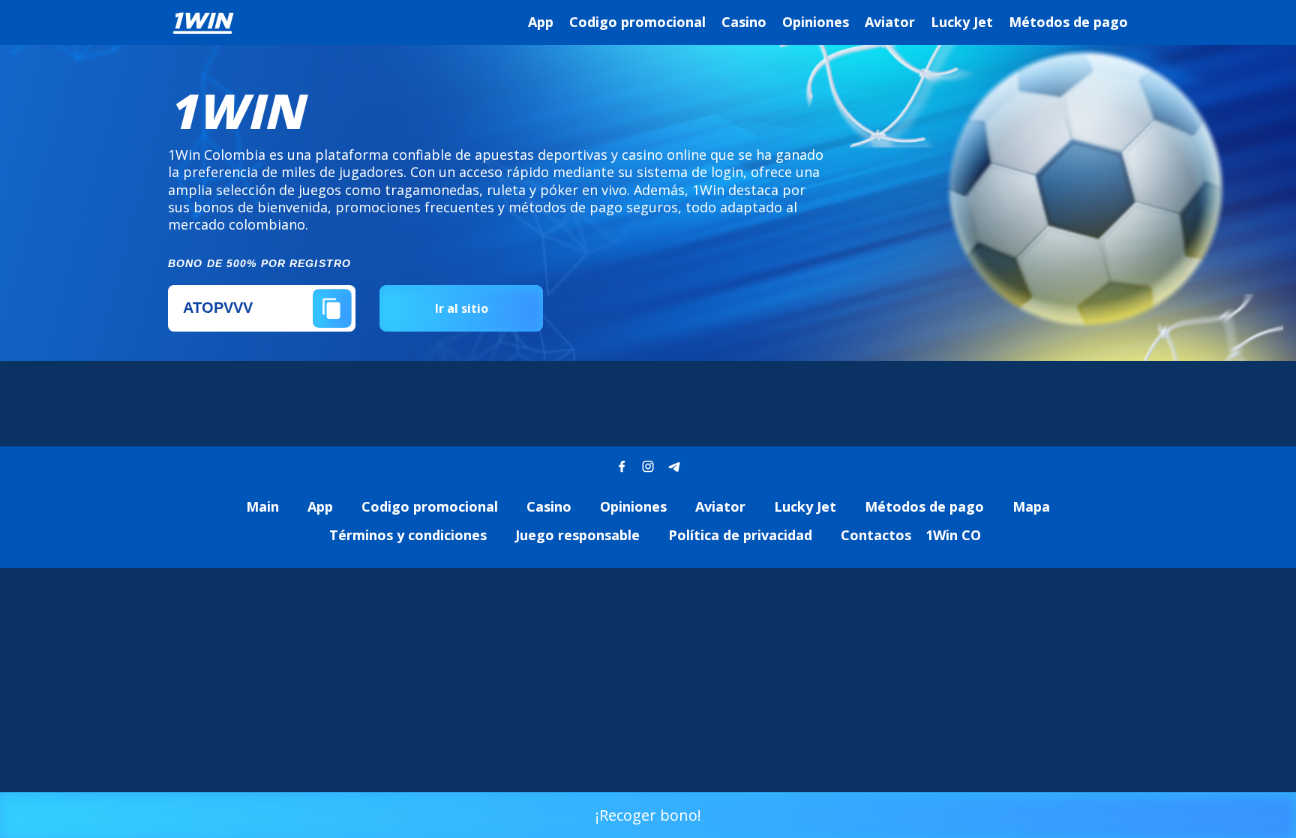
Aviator (890, 22)
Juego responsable (577, 535)
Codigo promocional (637, 22)
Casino (744, 22)
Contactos (876, 535)
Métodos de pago (1068, 22)
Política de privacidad (740, 535)
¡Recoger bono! (648, 815)
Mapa (1031, 506)
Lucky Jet (962, 22)
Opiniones (815, 22)
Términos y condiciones (408, 535)
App (541, 22)
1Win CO (953, 535)
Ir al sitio (461, 308)
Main (262, 506)
